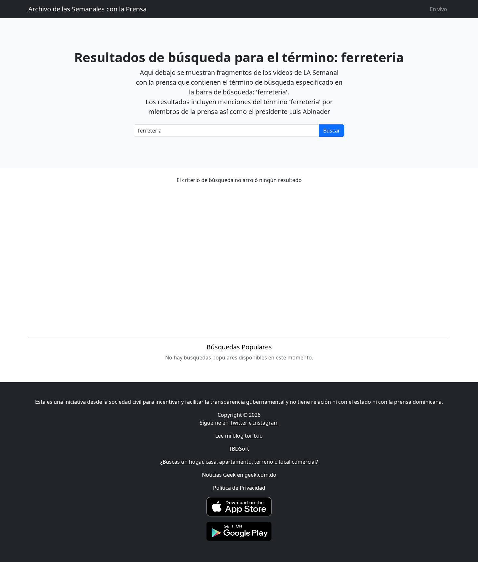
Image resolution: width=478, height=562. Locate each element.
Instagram (266, 422)
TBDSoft (239, 448)
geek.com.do (260, 474)
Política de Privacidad (239, 487)
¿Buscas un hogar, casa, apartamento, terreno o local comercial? (239, 461)
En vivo (438, 9)
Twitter (238, 422)
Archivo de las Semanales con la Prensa (87, 9)
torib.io (254, 435)
